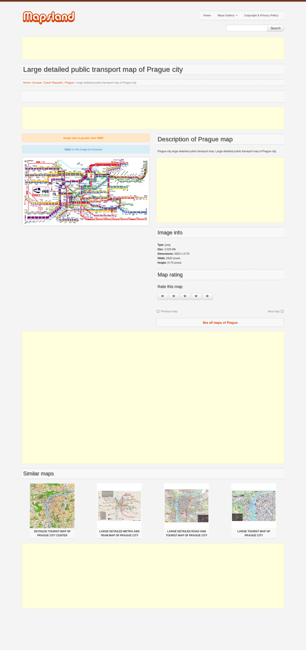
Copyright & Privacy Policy (261, 15)
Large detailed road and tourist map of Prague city (186, 533)
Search (276, 28)
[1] (162, 296)
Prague (69, 82)
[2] (174, 296)
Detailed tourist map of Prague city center (52, 533)
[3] (185, 296)
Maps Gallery (226, 15)
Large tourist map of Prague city (253, 533)
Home (207, 15)
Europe (36, 82)
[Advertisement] (153, 48)
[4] (196, 296)
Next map (274, 311)
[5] (207, 296)
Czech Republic (53, 82)
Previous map (169, 311)
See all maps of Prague (220, 322)
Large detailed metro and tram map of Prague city (119, 533)
